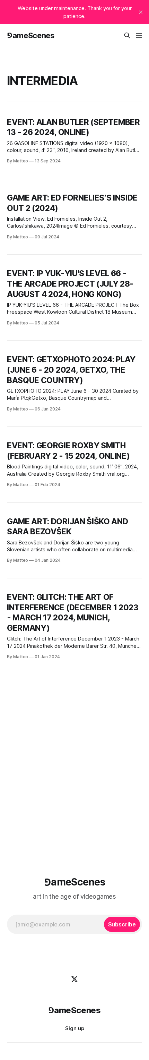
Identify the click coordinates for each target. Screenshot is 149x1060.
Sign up (74, 1028)
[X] (74, 979)
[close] (140, 12)
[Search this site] (127, 35)
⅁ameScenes (30, 35)
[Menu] (138, 35)
